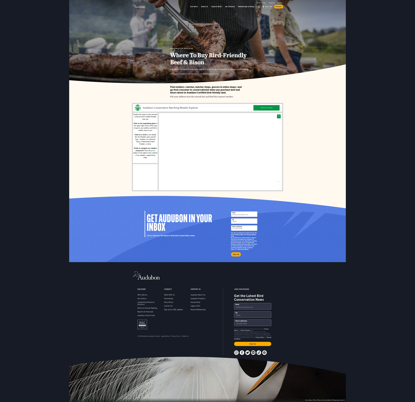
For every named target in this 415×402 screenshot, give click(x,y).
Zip (233, 219)
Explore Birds (216, 7)
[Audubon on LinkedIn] (253, 352)
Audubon (138, 6)
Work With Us (169, 295)
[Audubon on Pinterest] (264, 352)
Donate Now (195, 302)
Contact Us (168, 306)
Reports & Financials (145, 312)
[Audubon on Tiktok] (259, 352)
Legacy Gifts (195, 306)
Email (233, 213)
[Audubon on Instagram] (236, 352)
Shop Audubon (261, 3)
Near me (268, 7)
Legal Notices (165, 336)
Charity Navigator (142, 324)
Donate (279, 7)
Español (279, 3)
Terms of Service (251, 234)
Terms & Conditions (243, 249)
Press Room (168, 302)
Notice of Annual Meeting (147, 308)
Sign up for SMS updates (173, 310)
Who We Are (142, 295)
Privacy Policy (239, 234)
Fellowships (168, 299)
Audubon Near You (198, 295)
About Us (204, 7)
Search (259, 6)
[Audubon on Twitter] (247, 352)
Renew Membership (198, 310)
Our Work (193, 7)
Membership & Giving (246, 7)
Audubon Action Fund (146, 315)
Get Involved (230, 7)
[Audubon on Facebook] (242, 352)
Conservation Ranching (181, 48)
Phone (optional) (237, 226)
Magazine (272, 3)
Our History (141, 299)
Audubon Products (198, 299)
